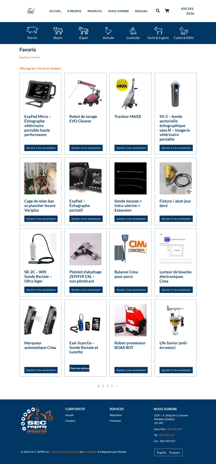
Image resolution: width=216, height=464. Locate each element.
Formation (115, 420)
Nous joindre (118, 11)
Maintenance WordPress (65, 451)
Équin (83, 37)
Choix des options (79, 368)
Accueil (55, 11)
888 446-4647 (175, 429)
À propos (74, 11)
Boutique (24, 57)
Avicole (108, 37)
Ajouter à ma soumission (41, 147)
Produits (95, 11)
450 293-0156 (167, 435)
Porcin (32, 37)
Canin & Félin (184, 37)
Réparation (116, 415)
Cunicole (133, 37)
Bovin (58, 37)
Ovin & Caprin (158, 37)
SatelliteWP (90, 451)
